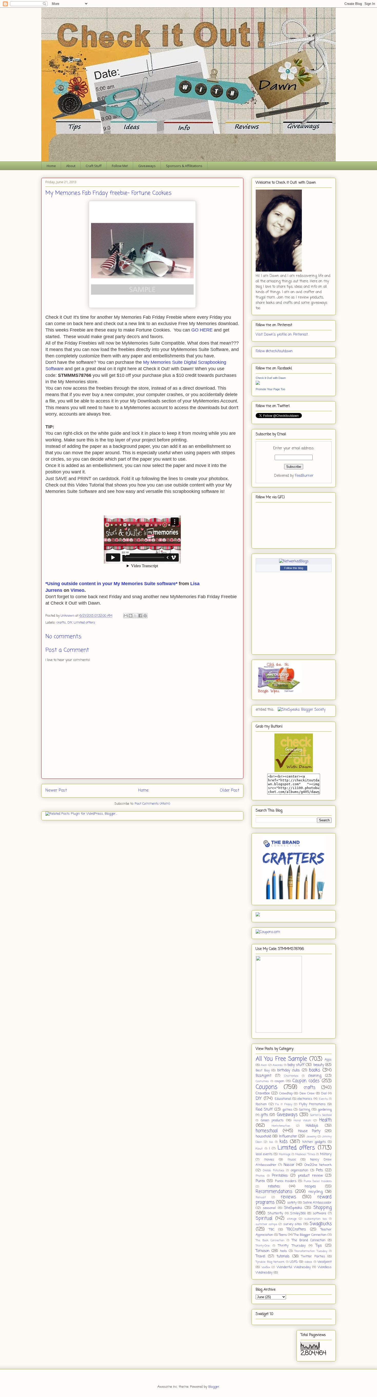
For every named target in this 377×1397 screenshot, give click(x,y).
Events (323, 1099)
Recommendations (274, 1191)
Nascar (289, 1165)
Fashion (261, 1104)
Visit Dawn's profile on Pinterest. (282, 334)
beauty (318, 1065)
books (314, 1070)
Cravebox (263, 1093)
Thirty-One (263, 1246)
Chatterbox (291, 1076)
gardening (325, 1109)
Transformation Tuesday (310, 1251)
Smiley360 (298, 1213)
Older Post (229, 791)
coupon (279, 1081)
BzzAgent (263, 1076)
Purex (260, 1181)
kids (283, 1142)
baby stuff (295, 1065)
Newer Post (56, 791)
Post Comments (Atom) (152, 803)
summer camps (266, 1224)
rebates (274, 1186)
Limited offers (84, 622)
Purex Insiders (285, 1181)
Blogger (213, 1386)
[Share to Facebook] (140, 615)
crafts (61, 622)
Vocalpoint (325, 1261)
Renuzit (261, 1197)
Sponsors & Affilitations (184, 165)
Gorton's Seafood (321, 1115)
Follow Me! (120, 165)
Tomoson (263, 1251)
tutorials (283, 1256)
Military (326, 1154)
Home (51, 165)
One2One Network (318, 1165)
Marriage (284, 1154)
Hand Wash (302, 1120)
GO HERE (202, 330)
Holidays (312, 1126)
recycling (316, 1192)
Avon (264, 1065)
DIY (69, 622)
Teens (283, 1235)
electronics (304, 1098)
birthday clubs (288, 1070)
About (70, 165)
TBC (271, 1229)
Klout (259, 1148)
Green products (272, 1120)
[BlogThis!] (130, 615)
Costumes (262, 1081)
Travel (260, 1256)
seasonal (269, 1208)
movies (269, 1159)
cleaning (314, 1076)
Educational (283, 1098)
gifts (264, 1115)
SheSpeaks (293, 1208)
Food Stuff (264, 1109)
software (319, 1213)
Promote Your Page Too (270, 389)
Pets (319, 1170)
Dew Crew (307, 1093)
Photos (260, 1176)
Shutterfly (275, 1213)
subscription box (315, 1219)
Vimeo (77, 590)
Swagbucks (321, 1224)
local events (264, 1154)
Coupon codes (306, 1081)
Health (325, 1120)
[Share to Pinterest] (145, 615)
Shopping (322, 1208)
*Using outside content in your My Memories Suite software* (111, 583)
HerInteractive (281, 1126)
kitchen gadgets (314, 1142)
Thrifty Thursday (291, 1245)
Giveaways (147, 165)
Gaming (304, 1109)
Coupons (266, 1087)
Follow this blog (293, 568)
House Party (309, 1131)
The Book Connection (270, 1240)
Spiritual (264, 1218)
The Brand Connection (308, 1240)
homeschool (267, 1131)
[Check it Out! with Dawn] (258, 384)
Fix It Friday (283, 1104)
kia (271, 1142)
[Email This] (125, 615)
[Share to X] (135, 615)
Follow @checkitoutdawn (274, 351)
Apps (328, 1059)
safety (292, 1202)
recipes (310, 1186)
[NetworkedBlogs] (294, 561)
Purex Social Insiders (318, 1181)
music (291, 1159)
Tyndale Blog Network (270, 1262)
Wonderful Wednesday (294, 1267)
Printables (280, 1175)
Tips (318, 1245)
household (263, 1136)
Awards (278, 1065)
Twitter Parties (313, 1256)
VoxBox (266, 1267)
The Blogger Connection (310, 1235)
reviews (288, 1197)
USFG (293, 1261)
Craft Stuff (94, 165)
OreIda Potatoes (273, 1170)
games (287, 1109)
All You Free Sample (281, 1059)
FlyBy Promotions (312, 1104)
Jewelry (311, 1136)
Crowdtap (286, 1093)
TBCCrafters (296, 1229)
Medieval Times (305, 1154)
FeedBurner (304, 476)
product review (310, 1175)
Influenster (288, 1136)
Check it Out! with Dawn (271, 377)
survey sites (292, 1224)
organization (299, 1170)
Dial (324, 1093)
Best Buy (263, 1070)
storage (291, 1219)
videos (308, 1262)
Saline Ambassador (317, 1202)
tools (283, 1251)
